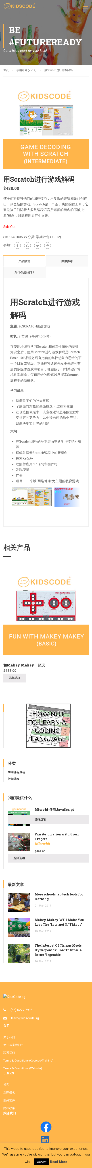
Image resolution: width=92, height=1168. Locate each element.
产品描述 (24, 261)
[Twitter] (37, 245)
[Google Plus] (27, 245)
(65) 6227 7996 (21, 1010)
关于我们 (9, 1037)
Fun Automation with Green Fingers (57, 839)
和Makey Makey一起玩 (24, 665)
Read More (58, 1162)
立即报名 (9, 1092)
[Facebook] (17, 245)
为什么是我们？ (25, 272)
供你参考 (67, 261)
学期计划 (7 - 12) (26, 70)
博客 (6, 1084)
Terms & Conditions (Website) (22, 1068)
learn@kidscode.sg (25, 1018)
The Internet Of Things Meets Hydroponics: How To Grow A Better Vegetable (58, 950)
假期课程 (13, 779)
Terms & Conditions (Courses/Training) (28, 1060)
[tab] (24, 261)
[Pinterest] (47, 245)
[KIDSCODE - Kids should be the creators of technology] (20, 7)
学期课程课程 (16, 772)
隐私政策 (9, 1108)
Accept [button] (41, 1162)
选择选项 (15, 678)
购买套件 (9, 1100)
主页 (6, 70)
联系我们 (9, 1052)
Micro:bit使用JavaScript (54, 809)
